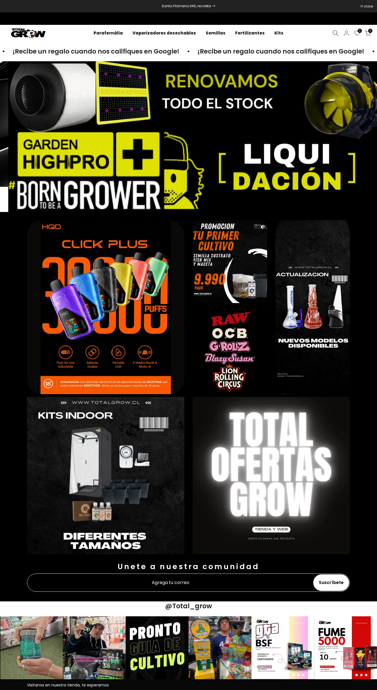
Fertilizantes (250, 33)
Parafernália (108, 33)
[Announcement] (188, 6)
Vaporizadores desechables (164, 33)
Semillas (215, 33)
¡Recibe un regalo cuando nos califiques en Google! (258, 51)
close (12, 6)
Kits (278, 33)
